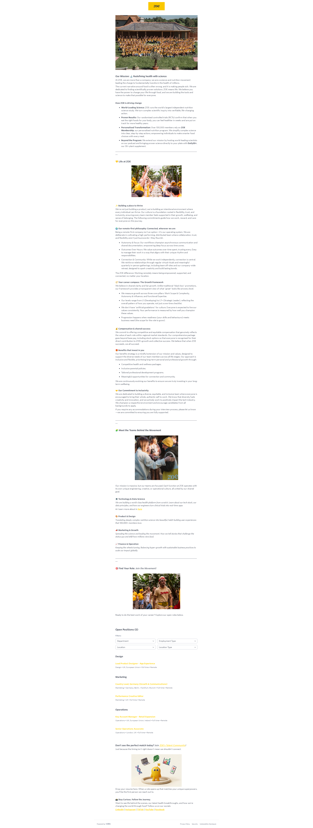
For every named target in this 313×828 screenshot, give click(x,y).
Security (195, 824)
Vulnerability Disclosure (208, 824)
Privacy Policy (185, 824)
